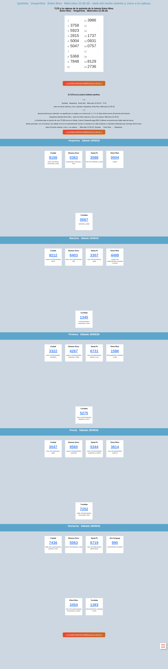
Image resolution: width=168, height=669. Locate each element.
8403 (74, 255)
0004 (115, 157)
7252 (84, 509)
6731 (94, 351)
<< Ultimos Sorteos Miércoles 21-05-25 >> (84, 83)
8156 (53, 157)
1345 (84, 317)
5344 (94, 447)
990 (115, 543)
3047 (53, 447)
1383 (94, 605)
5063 (74, 543)
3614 (115, 447)
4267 (74, 351)
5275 (84, 413)
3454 (74, 605)
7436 (53, 543)
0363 (74, 157)
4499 (115, 255)
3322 (53, 351)
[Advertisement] (84, 190)
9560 (74, 447)
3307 (94, 255)
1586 (115, 351)
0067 (84, 220)
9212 (53, 255)
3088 (94, 157)
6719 (94, 543)
